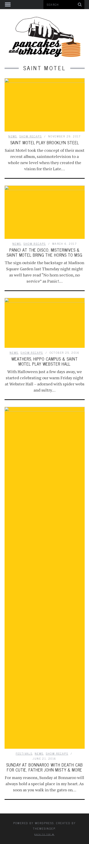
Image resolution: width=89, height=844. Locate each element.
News (12, 136)
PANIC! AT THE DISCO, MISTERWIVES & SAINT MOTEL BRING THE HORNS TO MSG (44, 252)
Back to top (43, 834)
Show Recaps (30, 136)
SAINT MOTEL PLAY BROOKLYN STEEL (44, 142)
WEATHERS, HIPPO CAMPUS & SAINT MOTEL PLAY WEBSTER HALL (44, 361)
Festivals (24, 753)
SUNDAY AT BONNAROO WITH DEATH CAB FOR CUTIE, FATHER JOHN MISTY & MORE (44, 767)
